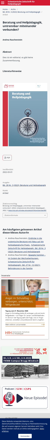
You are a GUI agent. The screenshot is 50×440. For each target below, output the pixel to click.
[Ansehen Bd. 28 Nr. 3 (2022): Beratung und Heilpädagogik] (25, 145)
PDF (8, 157)
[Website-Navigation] (2, 2)
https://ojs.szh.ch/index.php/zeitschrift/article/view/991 (27, 210)
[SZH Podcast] (25, 408)
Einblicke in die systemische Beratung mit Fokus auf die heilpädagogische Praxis (26, 241)
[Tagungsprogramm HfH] (25, 338)
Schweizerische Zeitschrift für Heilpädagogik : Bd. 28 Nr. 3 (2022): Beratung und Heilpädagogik (27, 248)
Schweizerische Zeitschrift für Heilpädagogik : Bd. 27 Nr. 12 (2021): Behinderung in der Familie (24, 265)
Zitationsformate (11, 215)
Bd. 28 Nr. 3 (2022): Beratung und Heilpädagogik (21, 12)
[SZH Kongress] (25, 378)
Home (5, 9)
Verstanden (25, 436)
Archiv (13, 9)
